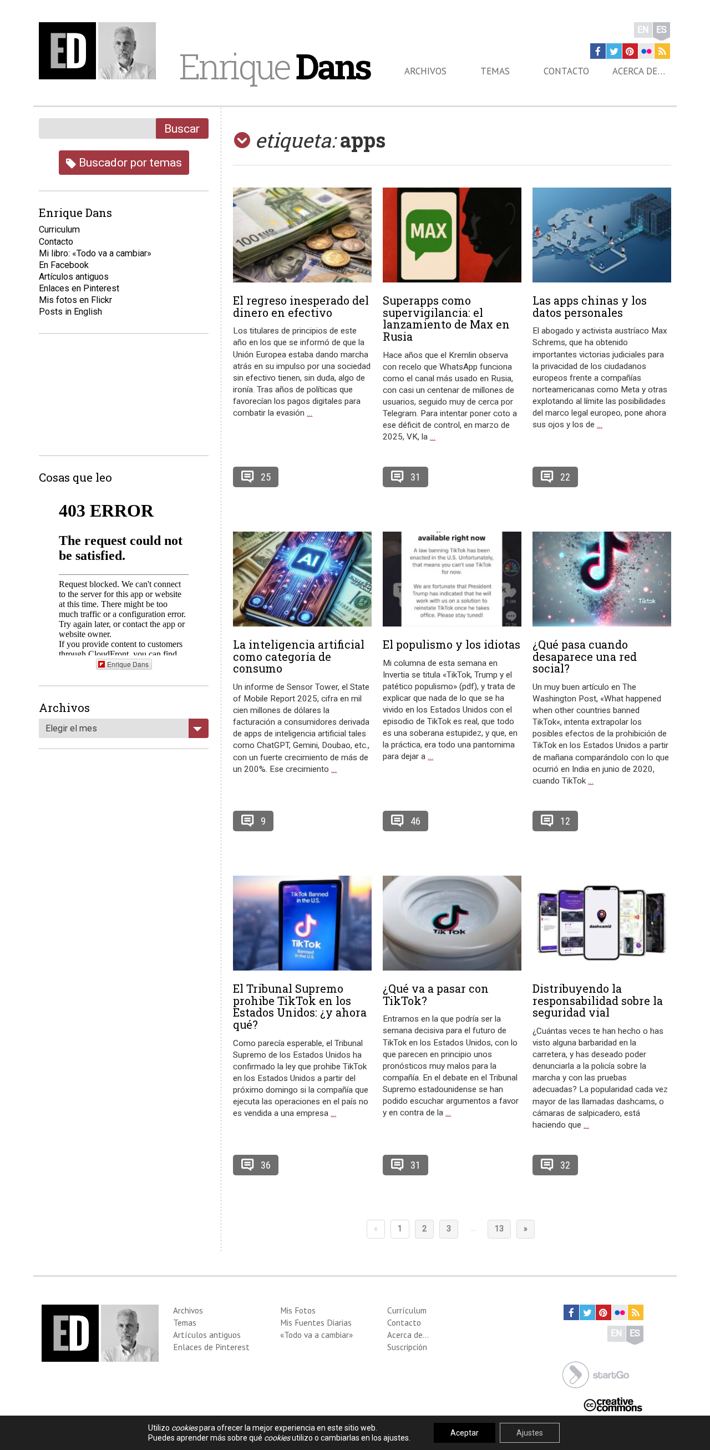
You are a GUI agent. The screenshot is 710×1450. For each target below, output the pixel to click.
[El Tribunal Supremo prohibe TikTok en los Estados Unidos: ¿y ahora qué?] (302, 923)
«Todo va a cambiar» (316, 1334)
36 (266, 1165)
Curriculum (59, 229)
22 (565, 477)
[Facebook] (598, 51)
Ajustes (529, 1432)
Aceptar (464, 1432)
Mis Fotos (298, 1310)
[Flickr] (646, 51)
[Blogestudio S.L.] (596, 1374)
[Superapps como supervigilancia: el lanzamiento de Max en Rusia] (452, 235)
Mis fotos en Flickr (75, 300)
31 (415, 477)
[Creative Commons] (613, 1403)
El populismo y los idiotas (451, 644)
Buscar (182, 128)
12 (565, 821)
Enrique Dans (128, 664)
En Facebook (64, 265)
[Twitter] (614, 51)
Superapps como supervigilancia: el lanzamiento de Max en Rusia (446, 318)
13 (499, 1229)
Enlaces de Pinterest (211, 1346)
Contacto (566, 71)
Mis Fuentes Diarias (316, 1322)
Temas (495, 71)
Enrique (274, 66)
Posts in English (70, 311)
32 (565, 1165)
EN (643, 29)
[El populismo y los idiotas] (452, 579)
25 (266, 477)
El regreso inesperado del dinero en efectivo (301, 306)
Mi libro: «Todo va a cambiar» (95, 253)
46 (415, 821)
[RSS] (662, 51)
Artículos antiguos (74, 276)
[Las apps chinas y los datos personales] (601, 235)
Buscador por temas (129, 162)
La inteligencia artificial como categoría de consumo (298, 656)
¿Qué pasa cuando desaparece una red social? (584, 656)
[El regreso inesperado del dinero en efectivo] (302, 235)
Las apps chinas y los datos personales (589, 306)
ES (661, 29)
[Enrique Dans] (100, 50)
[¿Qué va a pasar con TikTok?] (452, 923)
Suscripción (407, 1346)
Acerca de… (638, 71)
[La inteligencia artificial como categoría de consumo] (302, 579)
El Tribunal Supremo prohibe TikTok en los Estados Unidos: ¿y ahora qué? (300, 1006)
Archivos (425, 71)
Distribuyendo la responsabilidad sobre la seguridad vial (597, 1000)
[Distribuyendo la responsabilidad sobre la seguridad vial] (601, 923)
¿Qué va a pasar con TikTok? (436, 994)
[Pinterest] (630, 51)
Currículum (407, 1310)
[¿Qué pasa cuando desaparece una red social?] (601, 579)
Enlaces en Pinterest (79, 288)
